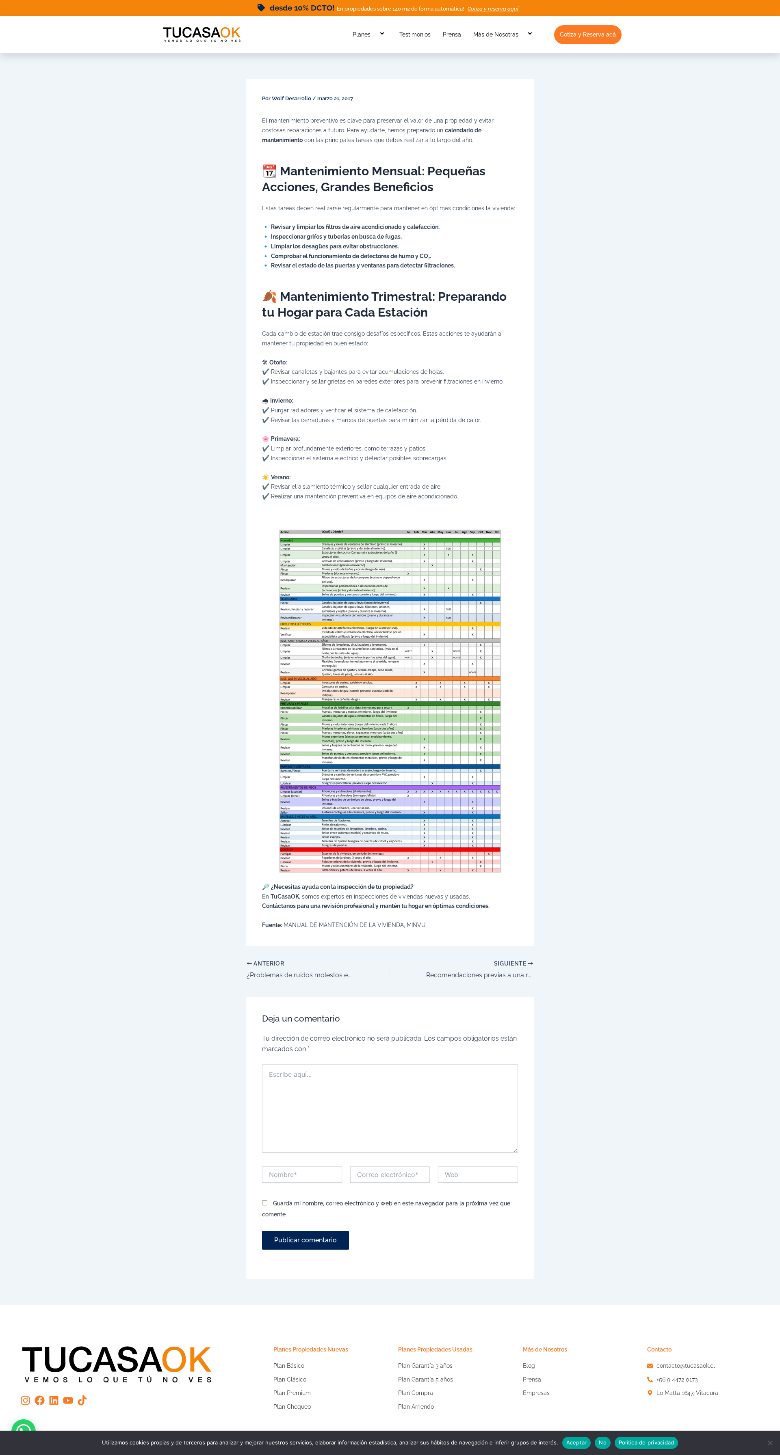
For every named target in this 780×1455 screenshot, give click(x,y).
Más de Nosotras (495, 34)
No (603, 1442)
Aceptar (576, 1442)
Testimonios (415, 34)
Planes (361, 34)
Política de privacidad (646, 1442)
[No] (770, 1443)
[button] (374, 34)
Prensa (452, 34)
